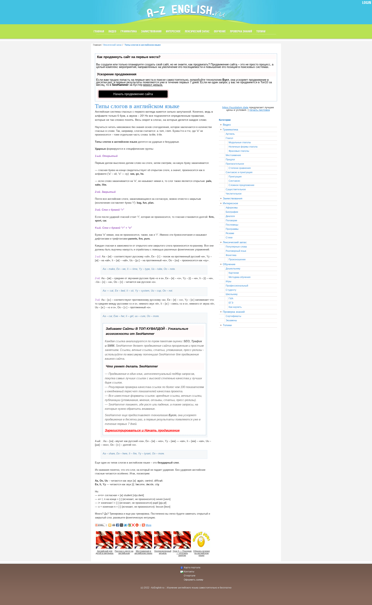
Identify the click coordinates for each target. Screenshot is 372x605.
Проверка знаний (241, 31)
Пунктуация (235, 176)
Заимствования (151, 31)
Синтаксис (234, 181)
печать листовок (259, 109)
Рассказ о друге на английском (124, 552)
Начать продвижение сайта (133, 94)
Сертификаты (233, 316)
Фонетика (231, 255)
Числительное (234, 193)
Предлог (230, 159)
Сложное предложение (241, 185)
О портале (189, 575)
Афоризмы (232, 207)
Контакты (189, 571)
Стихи (229, 237)
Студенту (231, 290)
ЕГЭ (231, 302)
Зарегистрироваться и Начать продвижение (142, 430)
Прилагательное (235, 163)
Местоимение (233, 155)
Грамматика (129, 31)
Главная (99, 31)
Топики (260, 31)
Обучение (220, 31)
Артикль (230, 134)
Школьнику (232, 294)
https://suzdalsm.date (235, 107)
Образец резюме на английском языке (201, 553)
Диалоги (230, 216)
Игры (228, 281)
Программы (232, 229)
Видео (112, 31)
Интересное (173, 31)
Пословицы (232, 224)
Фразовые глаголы (239, 151)
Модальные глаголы (240, 142)
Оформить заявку (193, 579)
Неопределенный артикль (162, 552)
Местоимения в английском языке (143, 552)
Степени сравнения (240, 168)
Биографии (232, 212)
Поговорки (231, 220)
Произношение (237, 259)
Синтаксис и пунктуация (239, 172)
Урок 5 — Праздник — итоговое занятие (182, 553)
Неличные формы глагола (243, 146)
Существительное (236, 189)
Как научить (235, 307)
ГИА (231, 298)
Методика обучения (240, 277)
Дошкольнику (233, 268)
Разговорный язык (236, 251)
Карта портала (192, 567)
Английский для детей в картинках (105, 552)
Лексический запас (197, 31)
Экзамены (231, 320)
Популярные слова (236, 246)
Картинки (234, 273)
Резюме (230, 233)
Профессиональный (237, 285)
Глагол (229, 138)
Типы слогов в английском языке (143, 45)
